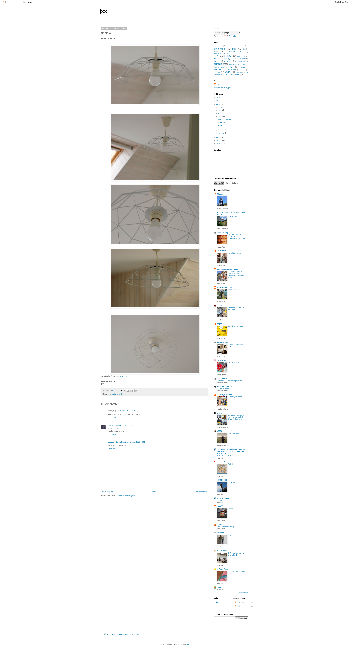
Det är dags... (232, 482)
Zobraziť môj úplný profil (223, 88)
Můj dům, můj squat (224, 395)
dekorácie (220, 48)
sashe (244, 64)
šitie (230, 67)
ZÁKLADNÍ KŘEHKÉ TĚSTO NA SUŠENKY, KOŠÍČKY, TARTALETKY (236, 237)
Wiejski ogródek (233, 289)
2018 (218, 98)
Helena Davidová (114, 425)
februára (221, 130)
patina (216, 61)
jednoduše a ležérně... (235, 253)
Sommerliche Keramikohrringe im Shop (230, 381)
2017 (218, 101)
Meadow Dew (222, 462)
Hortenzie (220, 533)
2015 (218, 137)
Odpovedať (112, 417)
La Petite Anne (222, 569)
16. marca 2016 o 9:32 (136, 442)
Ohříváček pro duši (234, 362)
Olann (219, 587)
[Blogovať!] (128, 390)
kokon (219, 413)
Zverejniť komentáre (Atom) (126, 496)
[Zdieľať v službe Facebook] (133, 390)
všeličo (228, 72)
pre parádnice (240, 61)
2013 (218, 143)
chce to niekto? (232, 54)
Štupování (231, 535)
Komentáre (240, 607)
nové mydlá (222, 123)
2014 (218, 140)
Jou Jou (230, 508)
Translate (232, 36)
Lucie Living (221, 251)
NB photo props (240, 59)
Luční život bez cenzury (236, 326)
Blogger (189, 645)
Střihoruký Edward (234, 433)
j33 (103, 12)
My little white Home (224, 287)
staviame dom (219, 67)
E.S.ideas (220, 194)
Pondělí (219, 506)
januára (221, 133)
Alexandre (123, 376)
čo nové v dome (114, 394)
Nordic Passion (223, 498)
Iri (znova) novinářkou (235, 397)
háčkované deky (234, 51)
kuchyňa (227, 56)
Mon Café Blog (222, 233)
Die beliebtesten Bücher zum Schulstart (230, 456)
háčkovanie (218, 54)
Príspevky (240, 602)
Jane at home (222, 551)
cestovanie (218, 46)
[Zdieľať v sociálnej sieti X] (130, 390)
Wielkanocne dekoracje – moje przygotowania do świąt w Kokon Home (236, 417)
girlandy (216, 51)
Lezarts (220, 306)
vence (243, 70)
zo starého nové (232, 74)
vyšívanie (240, 72)
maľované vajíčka (224, 119)
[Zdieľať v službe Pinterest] (135, 390)
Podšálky (231, 464)
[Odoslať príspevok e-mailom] (121, 390)
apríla (220, 113)
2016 (218, 104)
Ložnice (219, 500)
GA (244, 49)
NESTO (219, 431)
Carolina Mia (221, 360)
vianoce (217, 72)
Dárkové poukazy (223, 388)
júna (220, 107)
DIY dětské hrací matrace (236, 571)
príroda (218, 63)
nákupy (227, 58)
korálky (243, 54)
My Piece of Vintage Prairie (227, 269)
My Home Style (223, 342)
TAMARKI (220, 525)
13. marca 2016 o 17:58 (131, 425)
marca (220, 117)
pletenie (227, 61)
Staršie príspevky (201, 492)
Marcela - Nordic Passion (118, 442)
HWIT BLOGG (222, 480)
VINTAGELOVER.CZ (224, 387)
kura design (241, 56)
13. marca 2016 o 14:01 (126, 411)
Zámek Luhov (232, 216)
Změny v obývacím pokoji (225, 527)
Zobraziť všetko (243, 592)
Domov (154, 492)
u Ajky (219, 324)
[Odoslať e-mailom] (125, 390)
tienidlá (220, 126)
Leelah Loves (222, 379)
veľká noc (232, 70)
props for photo (234, 64)
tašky (243, 67)
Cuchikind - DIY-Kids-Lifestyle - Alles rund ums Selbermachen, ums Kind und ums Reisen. (231, 451)
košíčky (216, 56)
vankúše (217, 70)
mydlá (216, 58)
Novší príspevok (108, 492)
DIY (122, 394)
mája (220, 110)
